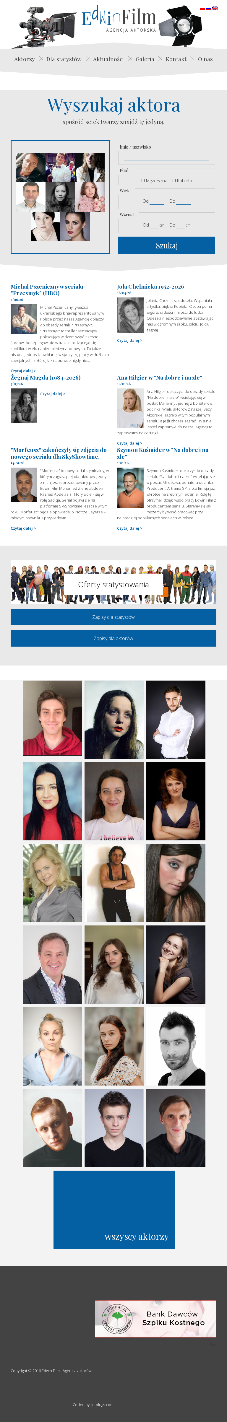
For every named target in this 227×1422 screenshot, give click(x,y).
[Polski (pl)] (202, 7)
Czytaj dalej (22, 370)
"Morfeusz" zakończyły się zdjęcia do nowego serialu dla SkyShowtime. (59, 453)
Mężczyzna (156, 180)
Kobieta (184, 180)
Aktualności (108, 59)
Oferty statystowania (113, 584)
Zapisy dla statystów (113, 617)
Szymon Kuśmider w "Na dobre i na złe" (162, 453)
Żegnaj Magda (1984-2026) (46, 377)
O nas (205, 59)
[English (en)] (215, 7)
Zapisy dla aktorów (113, 638)
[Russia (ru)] (208, 7)
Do (172, 201)
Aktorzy (24, 59)
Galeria (145, 59)
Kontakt (176, 59)
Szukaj (167, 245)
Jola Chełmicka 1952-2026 (150, 286)
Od (145, 201)
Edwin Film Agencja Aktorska (119, 18)
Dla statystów (64, 59)
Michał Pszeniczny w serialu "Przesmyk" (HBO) (47, 289)
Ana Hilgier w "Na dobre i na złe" (159, 377)
